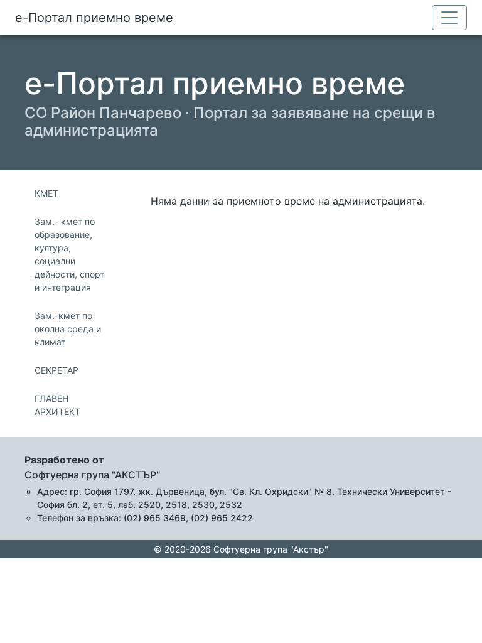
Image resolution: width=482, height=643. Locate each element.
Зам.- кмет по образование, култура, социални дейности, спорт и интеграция (69, 254)
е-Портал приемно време (94, 17)
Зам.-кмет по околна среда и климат (68, 328)
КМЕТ (46, 193)
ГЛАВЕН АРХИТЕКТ (57, 405)
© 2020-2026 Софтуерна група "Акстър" (241, 549)
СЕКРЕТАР (56, 370)
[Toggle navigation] (449, 17)
